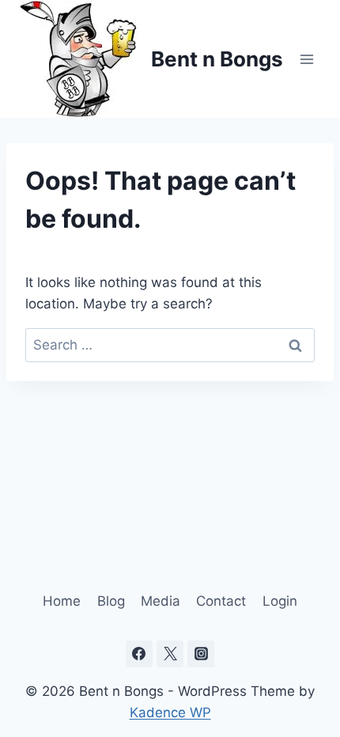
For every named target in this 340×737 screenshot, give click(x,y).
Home (62, 601)
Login (280, 601)
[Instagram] (200, 654)
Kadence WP (170, 712)
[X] (170, 654)
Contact (221, 601)
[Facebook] (139, 654)
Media (160, 601)
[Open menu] (306, 59)
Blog (111, 601)
